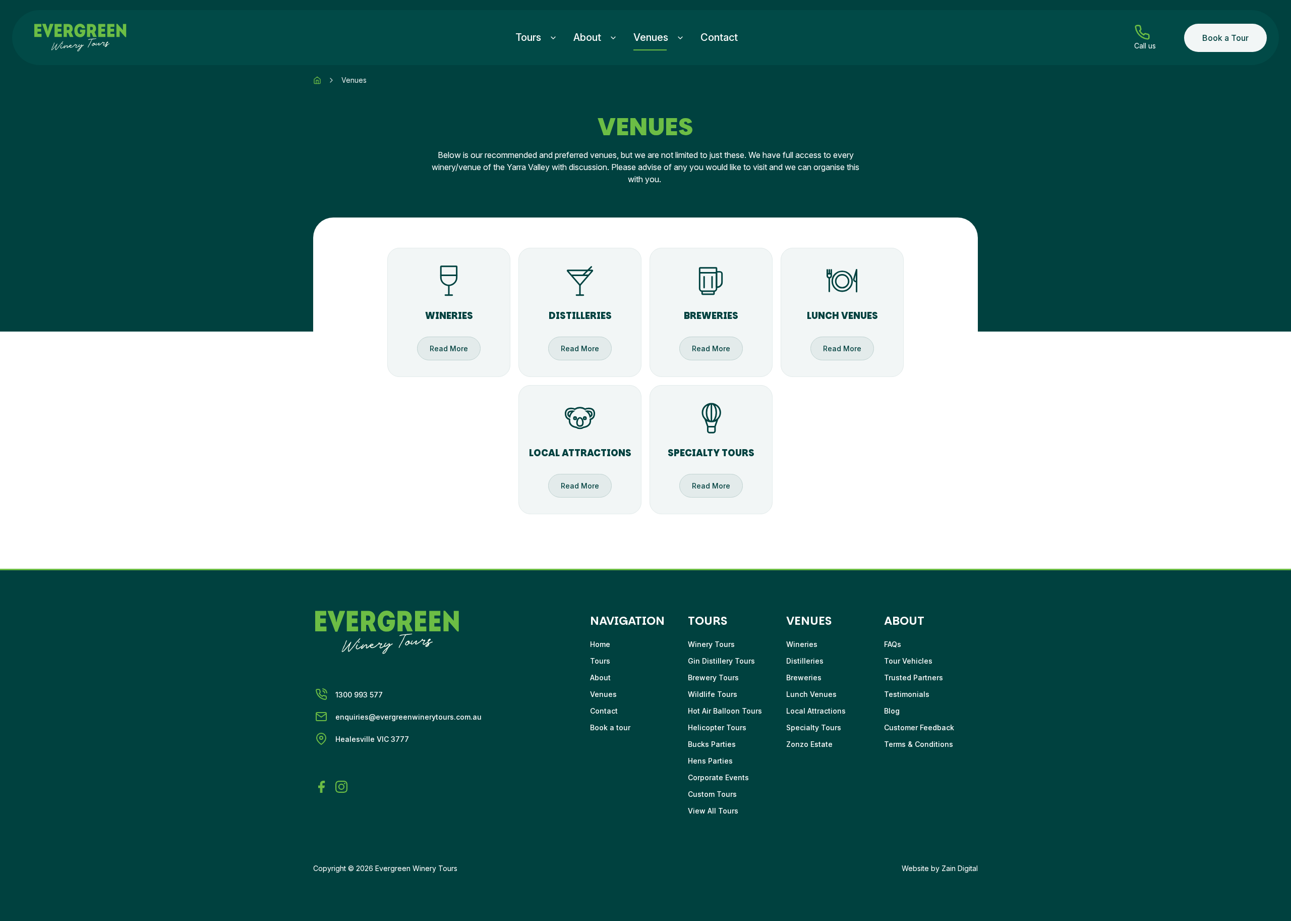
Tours (528, 37)
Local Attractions (816, 711)
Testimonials (906, 694)
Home (600, 644)
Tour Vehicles (908, 661)
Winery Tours (711, 644)
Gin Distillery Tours (721, 661)
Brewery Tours (713, 677)
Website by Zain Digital (940, 868)
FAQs (892, 644)
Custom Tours (712, 794)
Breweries (803, 677)
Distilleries (805, 661)
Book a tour (610, 727)
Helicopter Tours (717, 727)
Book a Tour (1225, 38)
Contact (719, 37)
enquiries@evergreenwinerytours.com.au (408, 717)
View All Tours (713, 810)
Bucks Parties (712, 744)
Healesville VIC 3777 (372, 739)
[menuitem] (536, 37)
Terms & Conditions (918, 744)
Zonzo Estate (809, 744)
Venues (650, 37)
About (587, 37)
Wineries (801, 644)
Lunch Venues (811, 694)
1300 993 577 (359, 694)
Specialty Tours (813, 727)
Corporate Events (718, 777)
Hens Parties (710, 760)
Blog (892, 711)
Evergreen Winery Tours (416, 868)
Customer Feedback (919, 727)
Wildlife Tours (712, 694)
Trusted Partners (913, 677)
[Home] (317, 80)
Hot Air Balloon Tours (725, 711)
